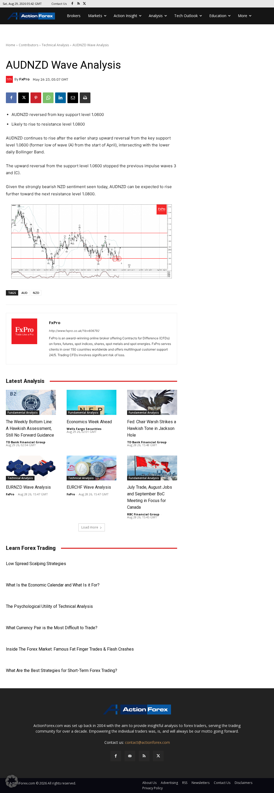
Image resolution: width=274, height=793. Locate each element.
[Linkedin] (60, 97)
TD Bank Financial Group (25, 442)
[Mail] (130, 756)
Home (10, 45)
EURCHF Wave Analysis (89, 487)
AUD (24, 293)
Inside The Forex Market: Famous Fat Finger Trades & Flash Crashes (70, 649)
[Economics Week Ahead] (92, 402)
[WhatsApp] (48, 97)
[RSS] (78, 4)
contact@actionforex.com (147, 742)
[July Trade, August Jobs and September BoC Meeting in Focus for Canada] (152, 468)
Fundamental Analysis (22, 412)
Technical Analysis (55, 45)
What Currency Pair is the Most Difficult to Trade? (51, 627)
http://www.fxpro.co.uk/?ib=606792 (74, 331)
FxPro (24, 79)
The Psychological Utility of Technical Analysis (49, 606)
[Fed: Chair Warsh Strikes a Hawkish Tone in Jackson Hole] (152, 402)
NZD (36, 293)
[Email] (72, 97)
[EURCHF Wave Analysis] (92, 468)
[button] (12, 781)
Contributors (28, 45)
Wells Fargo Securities (84, 429)
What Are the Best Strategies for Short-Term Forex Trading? (61, 670)
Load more (89, 527)
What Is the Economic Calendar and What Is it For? (53, 585)
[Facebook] (72, 4)
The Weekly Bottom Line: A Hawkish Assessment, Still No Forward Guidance (30, 428)
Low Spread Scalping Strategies (36, 563)
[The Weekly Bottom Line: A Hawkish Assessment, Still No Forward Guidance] (31, 402)
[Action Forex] (31, 15)
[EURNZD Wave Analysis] (31, 468)
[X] (85, 4)
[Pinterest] (36, 97)
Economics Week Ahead (89, 421)
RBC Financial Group (143, 514)
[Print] (85, 97)
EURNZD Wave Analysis (28, 487)
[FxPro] (10, 79)
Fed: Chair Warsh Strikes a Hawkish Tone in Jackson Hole (151, 428)
